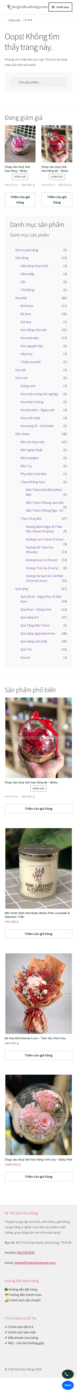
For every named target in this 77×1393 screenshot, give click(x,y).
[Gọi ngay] (68, 1374)
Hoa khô (21, 298)
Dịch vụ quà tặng (26, 250)
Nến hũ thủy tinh (32, 442)
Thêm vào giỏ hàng (20, 199)
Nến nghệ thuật (32, 450)
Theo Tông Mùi (31, 518)
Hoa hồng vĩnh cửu (33, 330)
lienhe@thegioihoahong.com (35, 1263)
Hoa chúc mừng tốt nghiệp (39, 394)
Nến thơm (22, 434)
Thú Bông (27, 290)
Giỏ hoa (26, 322)
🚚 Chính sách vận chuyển (23, 1300)
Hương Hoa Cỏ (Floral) (41, 560)
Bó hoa (25, 314)
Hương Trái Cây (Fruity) (42, 568)
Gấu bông (22, 258)
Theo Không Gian (33, 482)
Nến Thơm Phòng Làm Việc (45, 502)
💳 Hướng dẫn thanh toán (23, 1295)
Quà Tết (26, 649)
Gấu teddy (27, 274)
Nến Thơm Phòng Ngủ (41, 510)
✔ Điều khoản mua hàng (21, 1337)
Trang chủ (14, 20)
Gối (23, 282)
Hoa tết (20, 370)
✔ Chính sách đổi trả (19, 1327)
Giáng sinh (28, 386)
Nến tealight (30, 458)
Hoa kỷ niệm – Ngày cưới (37, 410)
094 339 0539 (25, 1252)
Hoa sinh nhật (30, 418)
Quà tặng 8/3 (30, 617)
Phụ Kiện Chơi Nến (34, 474)
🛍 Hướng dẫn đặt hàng (21, 1289)
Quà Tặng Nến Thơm (35, 625)
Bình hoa (27, 306)
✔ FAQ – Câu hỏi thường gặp (24, 1343)
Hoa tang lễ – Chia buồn (37, 426)
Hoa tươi (21, 378)
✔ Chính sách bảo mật (20, 1332)
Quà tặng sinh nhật (34, 641)
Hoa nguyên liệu (32, 346)
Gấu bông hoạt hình (34, 266)
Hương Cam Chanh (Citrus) (44, 539)
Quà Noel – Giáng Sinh (36, 609)
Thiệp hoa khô (31, 362)
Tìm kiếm (38, 1386)
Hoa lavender (30, 338)
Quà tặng (21, 589)
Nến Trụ (26, 466)
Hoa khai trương (32, 402)
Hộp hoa (26, 354)
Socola (25, 657)
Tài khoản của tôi (13, 1386)
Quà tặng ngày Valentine (38, 633)
